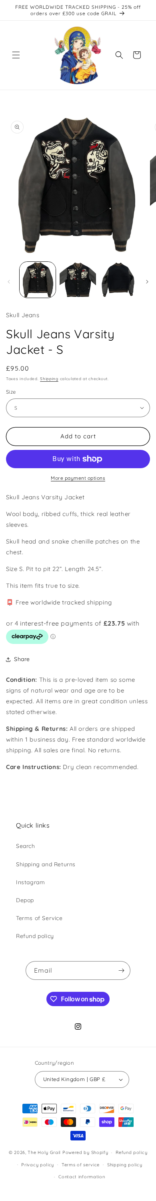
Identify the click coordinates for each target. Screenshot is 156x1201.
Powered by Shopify (85, 1152)
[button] (16, 55)
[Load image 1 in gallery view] (38, 280)
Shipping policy (124, 1165)
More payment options (78, 478)
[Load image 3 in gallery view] (118, 280)
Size (11, 392)
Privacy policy (37, 1165)
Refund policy (35, 936)
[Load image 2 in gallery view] (78, 280)
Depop (25, 900)
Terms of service (81, 1165)
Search (25, 846)
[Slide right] (147, 281)
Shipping (49, 378)
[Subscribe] (121, 970)
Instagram (30, 882)
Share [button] (22, 659)
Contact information (81, 1176)
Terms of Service (39, 918)
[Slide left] (9, 281)
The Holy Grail (44, 1152)
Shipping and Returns (46, 864)
